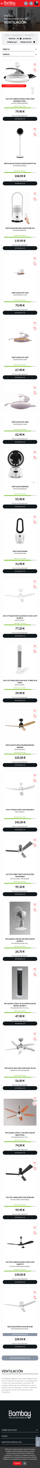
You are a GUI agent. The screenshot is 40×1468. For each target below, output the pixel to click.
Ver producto (20, 119)
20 (18, 38)
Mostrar (12, 38)
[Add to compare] (35, 69)
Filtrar (38, 1445)
